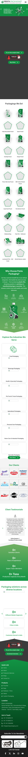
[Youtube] (22, 753)
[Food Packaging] (14, 349)
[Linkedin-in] (14, 753)
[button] (25, 2)
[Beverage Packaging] (14, 361)
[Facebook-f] (5, 753)
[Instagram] (18, 753)
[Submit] (25, 737)
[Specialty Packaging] (14, 448)
